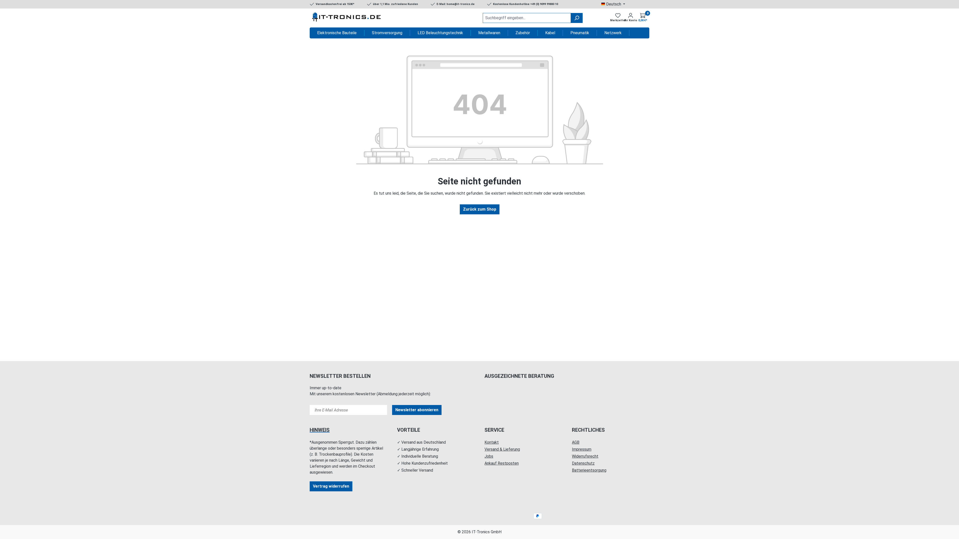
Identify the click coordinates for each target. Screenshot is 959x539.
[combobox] (527, 18)
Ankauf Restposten (501, 463)
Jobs (488, 456)
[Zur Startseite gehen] (347, 17)
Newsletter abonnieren (416, 409)
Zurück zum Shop (479, 209)
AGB (575, 442)
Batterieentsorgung (589, 470)
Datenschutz (583, 463)
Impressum (581, 449)
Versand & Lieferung (502, 449)
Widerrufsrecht (585, 456)
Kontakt (491, 442)
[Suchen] (577, 18)
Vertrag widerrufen (331, 486)
